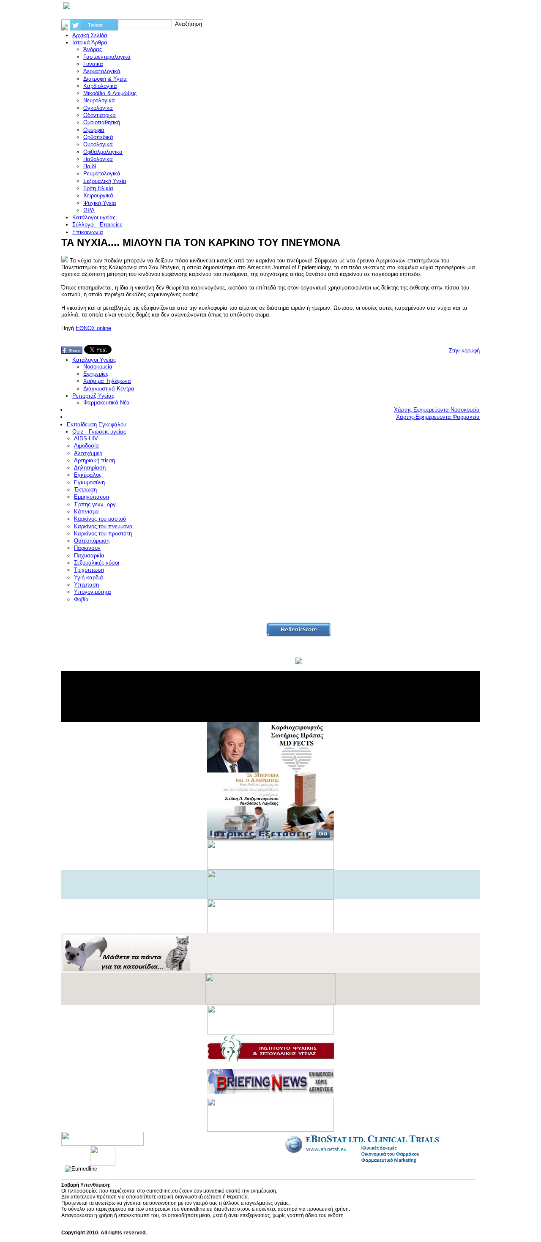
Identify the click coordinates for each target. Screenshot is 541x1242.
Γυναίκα (93, 64)
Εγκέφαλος (87, 475)
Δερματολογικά (101, 71)
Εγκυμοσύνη (89, 482)
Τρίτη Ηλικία (98, 188)
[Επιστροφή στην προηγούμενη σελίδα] (440, 350)
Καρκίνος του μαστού (100, 519)
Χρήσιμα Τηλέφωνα (107, 381)
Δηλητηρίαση (90, 467)
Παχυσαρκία (89, 555)
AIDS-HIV (86, 438)
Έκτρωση (85, 489)
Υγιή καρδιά (88, 577)
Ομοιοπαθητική (101, 122)
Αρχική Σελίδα (89, 35)
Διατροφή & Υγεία (105, 79)
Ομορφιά (93, 130)
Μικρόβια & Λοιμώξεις (110, 93)
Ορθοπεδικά (98, 137)
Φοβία (81, 599)
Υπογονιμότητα (92, 592)
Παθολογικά (98, 159)
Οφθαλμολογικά (103, 152)
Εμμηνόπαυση (91, 497)
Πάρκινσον (87, 548)
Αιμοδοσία (86, 445)
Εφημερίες (95, 374)
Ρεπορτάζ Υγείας (93, 396)
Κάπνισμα (86, 511)
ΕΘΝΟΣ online (93, 328)
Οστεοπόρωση (91, 541)
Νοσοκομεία (97, 366)
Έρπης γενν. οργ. (95, 504)
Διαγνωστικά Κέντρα (108, 388)
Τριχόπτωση (89, 570)
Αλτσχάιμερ (88, 453)
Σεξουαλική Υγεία (104, 181)
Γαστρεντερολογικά (107, 57)
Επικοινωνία (87, 232)
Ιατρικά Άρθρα (89, 42)
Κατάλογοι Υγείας (94, 360)
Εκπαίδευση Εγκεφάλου (96, 424)
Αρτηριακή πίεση (94, 460)
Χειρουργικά (98, 195)
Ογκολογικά (98, 108)
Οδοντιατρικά (99, 115)
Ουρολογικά (98, 144)
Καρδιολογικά (100, 86)
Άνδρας (92, 49)
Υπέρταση (86, 584)
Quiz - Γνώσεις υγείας (99, 432)
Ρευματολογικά (101, 173)
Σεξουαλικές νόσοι (96, 563)
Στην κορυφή (464, 350)
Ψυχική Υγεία (99, 203)
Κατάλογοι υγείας (93, 217)
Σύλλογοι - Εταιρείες (97, 224)
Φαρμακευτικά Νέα (106, 402)
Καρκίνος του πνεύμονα (103, 526)
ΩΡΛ (89, 210)
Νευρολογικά (99, 100)
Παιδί (89, 166)
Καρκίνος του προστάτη (103, 533)
